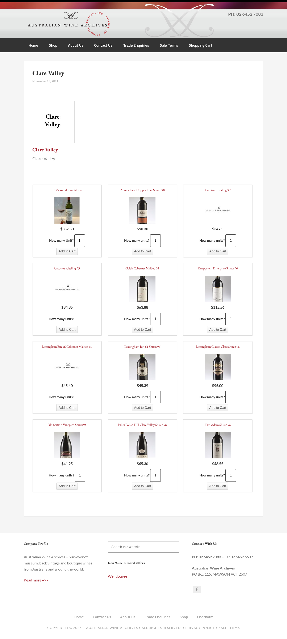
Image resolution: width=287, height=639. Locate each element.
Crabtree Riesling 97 (218, 190)
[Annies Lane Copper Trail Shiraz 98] (142, 211)
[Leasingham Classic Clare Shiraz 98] (218, 368)
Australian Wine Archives (112, 628)
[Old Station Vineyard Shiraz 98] (67, 446)
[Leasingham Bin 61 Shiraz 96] (142, 368)
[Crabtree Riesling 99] (67, 289)
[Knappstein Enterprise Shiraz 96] (218, 289)
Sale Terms (229, 628)
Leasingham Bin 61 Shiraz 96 (142, 347)
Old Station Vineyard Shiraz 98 (67, 425)
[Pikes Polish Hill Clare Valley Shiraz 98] (142, 446)
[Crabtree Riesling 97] (218, 211)
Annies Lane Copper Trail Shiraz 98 (142, 190)
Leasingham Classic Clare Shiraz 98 (218, 347)
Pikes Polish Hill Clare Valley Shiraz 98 (142, 425)
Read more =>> (36, 580)
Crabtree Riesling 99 (67, 268)
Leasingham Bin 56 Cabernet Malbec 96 (67, 347)
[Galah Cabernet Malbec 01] (142, 289)
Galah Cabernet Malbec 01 (142, 268)
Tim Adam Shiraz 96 (218, 425)
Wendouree (117, 576)
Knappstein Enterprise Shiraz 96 (218, 268)
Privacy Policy (200, 628)
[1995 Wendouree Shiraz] (67, 211)
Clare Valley (45, 149)
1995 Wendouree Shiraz (67, 190)
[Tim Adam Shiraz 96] (218, 446)
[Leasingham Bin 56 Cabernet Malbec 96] (67, 368)
